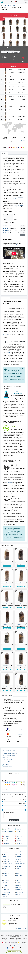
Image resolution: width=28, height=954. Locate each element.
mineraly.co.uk (13, 942)
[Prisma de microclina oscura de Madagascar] (7, 575)
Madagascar (14, 143)
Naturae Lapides (14, 244)
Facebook (13, 938)
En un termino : (5, 789)
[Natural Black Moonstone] (11, 147)
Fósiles (5, 757)
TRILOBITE (6, 889)
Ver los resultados (14, 820)
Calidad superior (7, 766)
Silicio (6, 228)
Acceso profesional (19, 935)
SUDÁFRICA (6, 843)
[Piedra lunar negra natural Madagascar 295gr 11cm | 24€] (21, 658)
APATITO (18, 854)
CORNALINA (6, 861)
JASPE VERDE (19, 894)
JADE (18, 873)
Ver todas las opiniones (20, 928)
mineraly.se (17, 945)
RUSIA (19, 840)
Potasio (7, 230)
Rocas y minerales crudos (10, 750)
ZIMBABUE (19, 843)
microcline (5, 562)
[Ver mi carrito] (13, 2)
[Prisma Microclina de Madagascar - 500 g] (21, 595)
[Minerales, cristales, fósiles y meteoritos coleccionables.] (2, 1)
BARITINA (5, 857)
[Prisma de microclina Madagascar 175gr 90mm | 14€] (7, 637)
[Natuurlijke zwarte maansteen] (19, 147)
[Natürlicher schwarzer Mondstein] (14, 147)
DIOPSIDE (18, 866)
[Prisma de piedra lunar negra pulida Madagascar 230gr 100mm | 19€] (7, 554)
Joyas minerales (7, 759)
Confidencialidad (18, 933)
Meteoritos (6, 761)
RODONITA (5, 883)
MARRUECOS (6, 836)
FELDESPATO (6, 870)
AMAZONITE (6, 852)
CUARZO (18, 861)
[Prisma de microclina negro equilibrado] (21, 575)
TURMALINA (19, 889)
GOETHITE (19, 871)
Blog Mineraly (6, 938)
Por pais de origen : (19, 794)
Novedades (6, 764)
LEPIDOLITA (19, 876)
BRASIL (5, 829)
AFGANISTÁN (6, 828)
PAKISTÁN (5, 840)
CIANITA (18, 859)
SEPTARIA (18, 885)
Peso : (3, 803)
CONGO (19, 829)
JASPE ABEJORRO (20, 875)
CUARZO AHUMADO (7, 863)
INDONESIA (6, 834)
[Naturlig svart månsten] (23, 147)
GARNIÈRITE (6, 871)
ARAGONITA (6, 856)
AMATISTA (18, 851)
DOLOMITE (6, 868)
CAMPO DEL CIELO (20, 890)
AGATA (5, 851)
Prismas (14, 5)
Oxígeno (7, 225)
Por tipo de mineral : (6, 794)
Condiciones (4, 933)
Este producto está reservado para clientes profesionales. (14, 15)
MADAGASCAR (20, 836)
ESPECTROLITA (6, 892)
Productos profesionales (10, 767)
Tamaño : (4, 808)
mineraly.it (6, 943)
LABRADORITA (6, 876)
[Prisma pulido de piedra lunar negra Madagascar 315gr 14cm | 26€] (7, 616)
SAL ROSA (5, 885)
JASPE (5, 875)
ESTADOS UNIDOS (21, 841)
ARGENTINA (19, 828)
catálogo (4, 5)
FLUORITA (18, 870)
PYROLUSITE (19, 882)
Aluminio (7, 232)
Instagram (19, 938)
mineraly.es (13, 943)
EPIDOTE (18, 868)
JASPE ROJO (6, 894)
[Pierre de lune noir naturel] (9, 147)
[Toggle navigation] (26, 1)
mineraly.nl (21, 943)
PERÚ (18, 838)
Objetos (9, 5)
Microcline (23, 140)
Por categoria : (5, 776)
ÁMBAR (5, 896)
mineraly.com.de (22, 942)
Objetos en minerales (9, 755)
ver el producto (7, 565)
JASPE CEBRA (19, 892)
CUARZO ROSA (6, 866)
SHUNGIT (5, 887)
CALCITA (18, 857)
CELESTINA (6, 859)
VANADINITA (6, 890)
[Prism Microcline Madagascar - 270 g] (21, 637)
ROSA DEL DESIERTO (21, 883)
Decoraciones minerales (10, 752)
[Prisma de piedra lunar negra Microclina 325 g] (7, 658)
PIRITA (5, 882)
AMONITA (18, 852)
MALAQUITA (6, 878)
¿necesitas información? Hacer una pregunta (10, 52)
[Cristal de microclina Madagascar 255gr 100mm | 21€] (7, 678)
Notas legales (11, 933)
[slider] (2, 801)
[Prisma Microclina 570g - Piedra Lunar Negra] (21, 678)
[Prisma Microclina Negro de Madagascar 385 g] (21, 554)
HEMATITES (6, 873)
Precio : (3, 799)
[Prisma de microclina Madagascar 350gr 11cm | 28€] (21, 616)
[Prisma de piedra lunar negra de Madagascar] (7, 595)
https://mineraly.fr (22, 939)
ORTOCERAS (6, 880)
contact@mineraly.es (11, 939)
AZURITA (18, 856)
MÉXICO (5, 838)
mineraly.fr (5, 942)
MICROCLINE (19, 878)
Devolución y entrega (10, 935)
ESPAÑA (19, 831)
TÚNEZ (5, 841)
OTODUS (18, 880)
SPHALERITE (19, 887)
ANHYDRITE (6, 854)
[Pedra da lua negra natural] (21, 147)
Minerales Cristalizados (10, 753)
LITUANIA (19, 834)
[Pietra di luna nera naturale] (16, 147)
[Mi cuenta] (11, 2)
